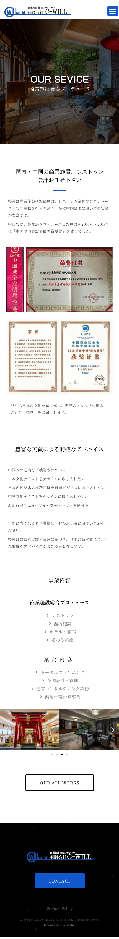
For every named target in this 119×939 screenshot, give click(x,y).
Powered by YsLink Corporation (59, 924)
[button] (112, 11)
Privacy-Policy (59, 908)
